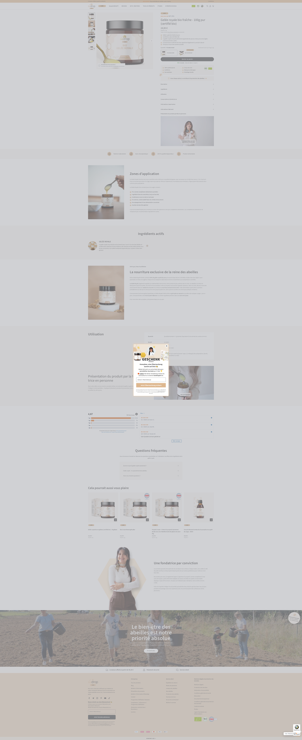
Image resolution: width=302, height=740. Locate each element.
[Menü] (299, 725)
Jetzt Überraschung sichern (151, 385)
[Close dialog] (166, 346)
